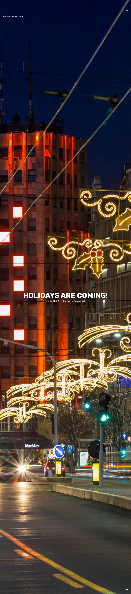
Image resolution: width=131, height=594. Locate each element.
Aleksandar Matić (79, 301)
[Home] (7, 8)
